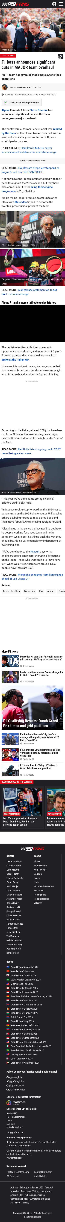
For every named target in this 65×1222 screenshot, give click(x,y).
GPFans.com (12, 1176)
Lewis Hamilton (11, 591)
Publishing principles (35, 1195)
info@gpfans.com (15, 1132)
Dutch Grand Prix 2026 (22, 1017)
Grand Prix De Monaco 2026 (24, 992)
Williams (38, 903)
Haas (36, 882)
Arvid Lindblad (13, 932)
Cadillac (38, 874)
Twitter (35, 1191)
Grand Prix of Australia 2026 (24, 967)
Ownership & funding (40, 1199)
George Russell (13, 911)
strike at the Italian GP (15, 359)
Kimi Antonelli (13, 907)
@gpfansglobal (16, 1081)
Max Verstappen (14, 894)
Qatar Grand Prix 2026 (22, 1058)
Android (14, 1195)
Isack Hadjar (12, 886)
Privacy (25, 1202)
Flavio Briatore (38, 110)
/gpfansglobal (16, 1077)
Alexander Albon (14, 899)
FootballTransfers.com (17, 1172)
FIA (41, 591)
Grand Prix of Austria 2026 (24, 1000)
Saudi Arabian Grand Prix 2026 (26, 979)
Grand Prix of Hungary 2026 (24, 1013)
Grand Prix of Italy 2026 (22, 1021)
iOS (21, 1195)
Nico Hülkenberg (14, 944)
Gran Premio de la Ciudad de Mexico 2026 (31, 1046)
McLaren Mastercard (44, 886)
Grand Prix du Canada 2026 (24, 988)
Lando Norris (12, 869)
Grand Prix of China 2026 (23, 971)
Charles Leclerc (13, 865)
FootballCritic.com (43, 1172)
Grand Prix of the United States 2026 (28, 1042)
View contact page (14, 1158)
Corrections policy (19, 1199)
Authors (14, 1187)
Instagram (46, 1191)
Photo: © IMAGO (9, 50)
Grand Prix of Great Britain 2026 (26, 1004)
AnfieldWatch (40, 1176)
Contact (49, 1187)
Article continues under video (32, 160)
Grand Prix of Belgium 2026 (24, 1009)
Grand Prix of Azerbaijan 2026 (25, 1029)
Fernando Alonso (14, 923)
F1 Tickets (15, 1202)
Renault (34, 551)
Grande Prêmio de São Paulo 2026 (27, 1050)
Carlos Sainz (12, 903)
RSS (41, 1187)
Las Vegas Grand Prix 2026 (24, 1054)
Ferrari (37, 878)
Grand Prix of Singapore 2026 (25, 1038)
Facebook (26, 1191)
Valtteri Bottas (13, 948)
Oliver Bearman (13, 915)
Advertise (15, 1191)
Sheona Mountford (18, 87)
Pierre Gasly (12, 882)
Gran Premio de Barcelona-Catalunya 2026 (31, 996)
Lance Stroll (12, 928)
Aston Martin (40, 865)
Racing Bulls (40, 894)
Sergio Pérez (12, 953)
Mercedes (21, 202)
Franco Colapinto (14, 878)
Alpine (5, 110)
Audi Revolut (40, 869)
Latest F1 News (8, 55)
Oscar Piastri (12, 874)
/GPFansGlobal (17, 1089)
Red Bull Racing (41, 899)
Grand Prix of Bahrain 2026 (24, 1033)
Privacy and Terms (29, 1187)
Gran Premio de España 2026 (25, 1025)
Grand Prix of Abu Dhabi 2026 (25, 1063)
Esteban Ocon (13, 919)
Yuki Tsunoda (13, 936)
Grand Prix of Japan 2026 (23, 975)
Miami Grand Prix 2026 (22, 984)
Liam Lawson (13, 890)
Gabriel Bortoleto (14, 940)
